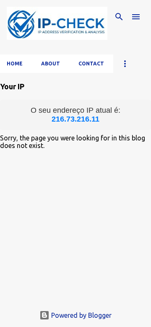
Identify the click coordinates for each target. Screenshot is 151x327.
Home (15, 63)
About (50, 63)
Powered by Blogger (80, 315)
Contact (91, 63)
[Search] (119, 17)
